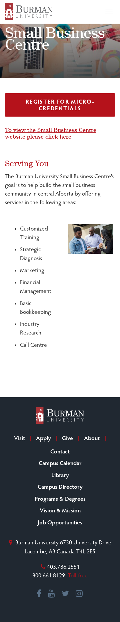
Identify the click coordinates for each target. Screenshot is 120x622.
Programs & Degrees (60, 498)
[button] (109, 12)
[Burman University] (29, 11)
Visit (19, 438)
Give (67, 438)
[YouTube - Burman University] (52, 593)
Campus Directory (60, 486)
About (92, 438)
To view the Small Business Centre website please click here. (50, 133)
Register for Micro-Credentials (60, 105)
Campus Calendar (60, 463)
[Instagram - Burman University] (79, 593)
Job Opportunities (60, 522)
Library (60, 475)
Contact (60, 451)
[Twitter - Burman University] (66, 593)
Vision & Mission (60, 510)
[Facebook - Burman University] (39, 593)
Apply (43, 438)
